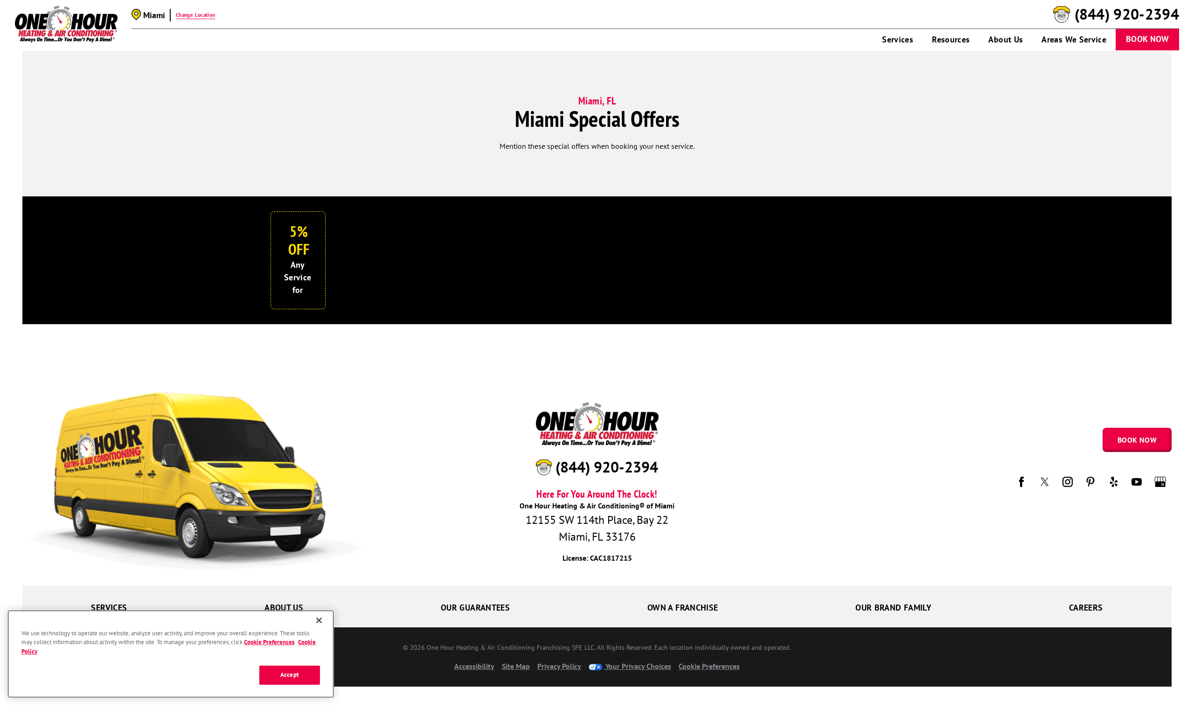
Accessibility (474, 666)
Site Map (516, 666)
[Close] (319, 620)
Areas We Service (1073, 39)
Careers (1086, 607)
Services (897, 39)
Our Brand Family (893, 607)
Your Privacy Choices (637, 666)
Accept (289, 675)
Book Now (1147, 39)
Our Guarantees (475, 607)
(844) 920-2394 (1127, 14)
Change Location (195, 15)
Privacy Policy (559, 666)
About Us (1005, 39)
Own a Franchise (682, 607)
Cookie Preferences (269, 642)
